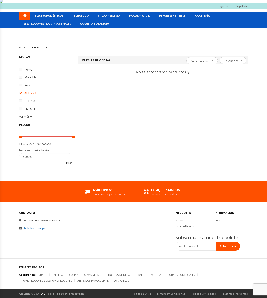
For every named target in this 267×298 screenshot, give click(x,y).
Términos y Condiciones (171, 293)
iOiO (43, 293)
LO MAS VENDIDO (93, 274)
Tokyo (28, 69)
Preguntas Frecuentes (235, 293)
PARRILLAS (58, 274)
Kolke (27, 85)
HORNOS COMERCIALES (181, 274)
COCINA (73, 274)
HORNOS (42, 274)
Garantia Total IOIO (94, 23)
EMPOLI (29, 108)
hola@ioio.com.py (34, 228)
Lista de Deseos (185, 226)
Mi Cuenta (181, 220)
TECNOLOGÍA (80, 15)
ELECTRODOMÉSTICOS (49, 15)
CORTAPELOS (121, 280)
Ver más (24, 116)
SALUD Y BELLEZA (109, 15)
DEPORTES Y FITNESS (172, 15)
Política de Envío (141, 293)
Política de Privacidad (203, 293)
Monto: (23, 144)
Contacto (220, 220)
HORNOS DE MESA (119, 274)
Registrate (242, 6)
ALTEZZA (30, 93)
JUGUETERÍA (202, 15)
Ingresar (224, 6)
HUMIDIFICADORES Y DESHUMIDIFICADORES (47, 280)
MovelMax (31, 77)
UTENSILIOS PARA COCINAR (93, 280)
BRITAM (29, 101)
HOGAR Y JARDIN (139, 15)
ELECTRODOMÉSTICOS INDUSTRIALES (47, 23)
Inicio (22, 47)
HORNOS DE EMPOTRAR (149, 274)
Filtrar (68, 163)
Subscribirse (228, 246)
